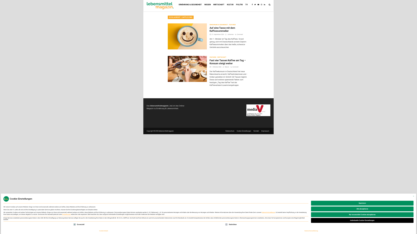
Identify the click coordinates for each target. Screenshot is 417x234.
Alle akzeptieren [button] (362, 209)
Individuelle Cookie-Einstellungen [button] (362, 220)
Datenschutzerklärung (268, 212)
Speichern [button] (362, 203)
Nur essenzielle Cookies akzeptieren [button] (362, 214)
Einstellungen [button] (66, 214)
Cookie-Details (103, 231)
